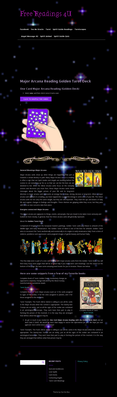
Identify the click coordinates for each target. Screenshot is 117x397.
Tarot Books (24, 287)
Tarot (48, 29)
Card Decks (53, 375)
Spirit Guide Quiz (61, 36)
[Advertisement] (61, 57)
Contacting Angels (55, 378)
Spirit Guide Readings (63, 29)
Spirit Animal (46, 36)
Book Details (88, 313)
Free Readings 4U (46, 13)
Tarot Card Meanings (56, 381)
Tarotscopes (80, 29)
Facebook (24, 29)
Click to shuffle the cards (35, 99)
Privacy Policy (83, 361)
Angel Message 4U (29, 36)
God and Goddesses (56, 369)
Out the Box (65, 392)
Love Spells (53, 372)
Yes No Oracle (37, 29)
